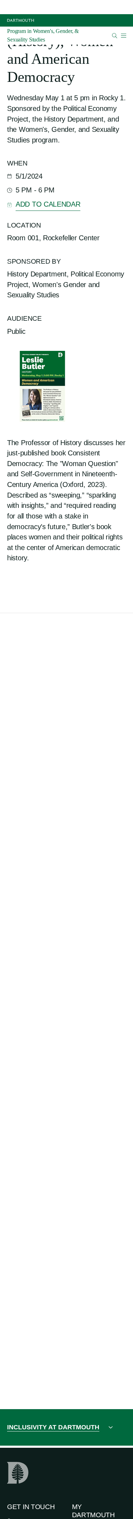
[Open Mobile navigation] (123, 35)
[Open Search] (114, 35)
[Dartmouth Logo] (20, 20)
